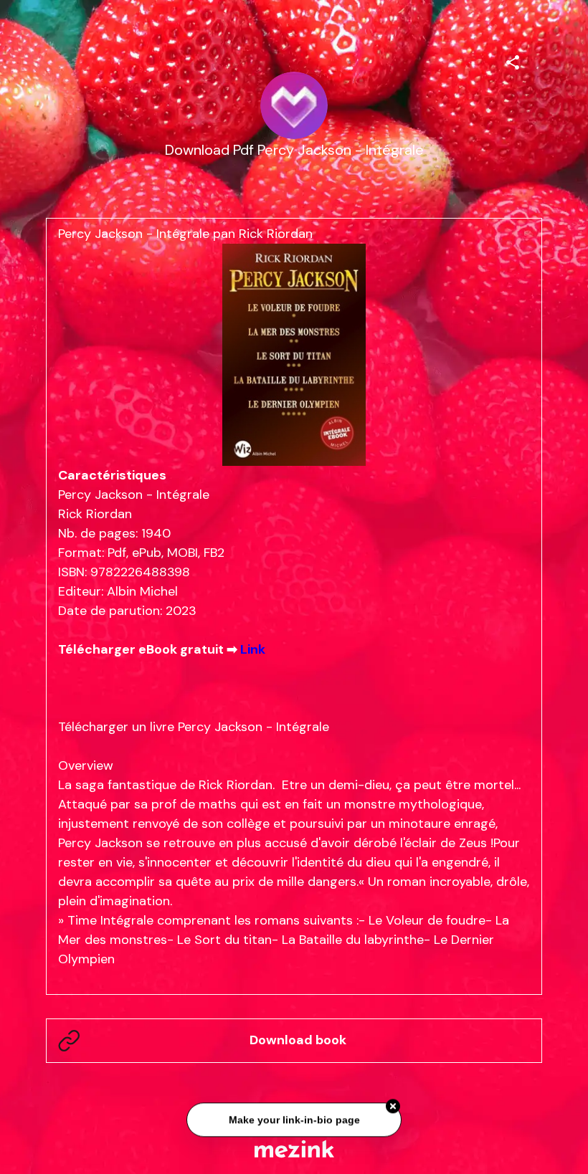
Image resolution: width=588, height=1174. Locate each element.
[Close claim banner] (393, 1104)
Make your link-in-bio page (293, 1118)
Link (252, 649)
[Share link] (512, 60)
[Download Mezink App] (294, 1149)
